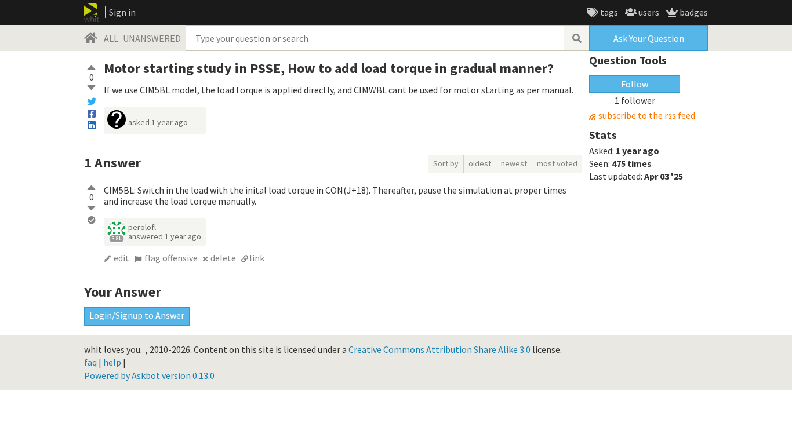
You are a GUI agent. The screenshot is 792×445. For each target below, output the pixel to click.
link (256, 258)
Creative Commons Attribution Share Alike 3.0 (439, 349)
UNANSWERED (152, 38)
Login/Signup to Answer (136, 315)
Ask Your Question (648, 38)
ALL (111, 38)
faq (90, 362)
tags (608, 12)
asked (158, 122)
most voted (557, 163)
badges (693, 12)
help (112, 362)
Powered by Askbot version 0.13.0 (149, 375)
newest (514, 163)
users (648, 12)
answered (164, 236)
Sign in (122, 12)
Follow (634, 84)
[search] (576, 38)
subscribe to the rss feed (646, 115)
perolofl (142, 227)
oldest (479, 163)
